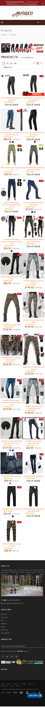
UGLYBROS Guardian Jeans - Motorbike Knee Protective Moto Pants (11, 402)
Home (3, 35)
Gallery (3, 627)
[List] (41, 63)
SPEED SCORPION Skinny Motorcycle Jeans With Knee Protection (11, 205)
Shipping (3, 623)
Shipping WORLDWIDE (11, 600)
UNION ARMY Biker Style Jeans (11, 476)
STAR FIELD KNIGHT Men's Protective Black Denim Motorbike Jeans (11, 242)
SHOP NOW (33, 4)
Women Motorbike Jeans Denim (33, 476)
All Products (4, 630)
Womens (15, 684)
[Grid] (37, 63)
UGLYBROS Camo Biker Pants (11, 325)
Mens (8, 684)
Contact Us (4, 617)
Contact (18, 686)
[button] (8, 102)
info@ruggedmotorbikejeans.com (13, 603)
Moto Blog (4, 686)
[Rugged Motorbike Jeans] (22, 14)
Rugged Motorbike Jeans (18, 689)
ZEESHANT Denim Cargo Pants (11, 509)
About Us (4, 614)
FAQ (2, 620)
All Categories (5, 633)
